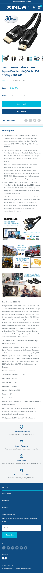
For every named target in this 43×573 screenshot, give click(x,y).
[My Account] (34, 7)
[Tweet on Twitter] (34, 120)
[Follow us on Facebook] (4, 548)
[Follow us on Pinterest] (17, 548)
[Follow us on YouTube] (21, 548)
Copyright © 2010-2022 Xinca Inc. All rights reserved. (17, 568)
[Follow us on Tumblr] (25, 548)
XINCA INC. (6, 80)
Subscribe (10, 535)
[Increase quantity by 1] (24, 95)
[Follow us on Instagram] (12, 548)
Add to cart (21, 104)
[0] (38, 7)
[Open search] (29, 7)
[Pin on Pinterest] (30, 120)
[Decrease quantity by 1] (12, 95)
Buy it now (21, 111)
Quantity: (5, 95)
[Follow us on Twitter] (8, 548)
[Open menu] (3, 7)
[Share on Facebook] (26, 120)
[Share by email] (39, 120)
